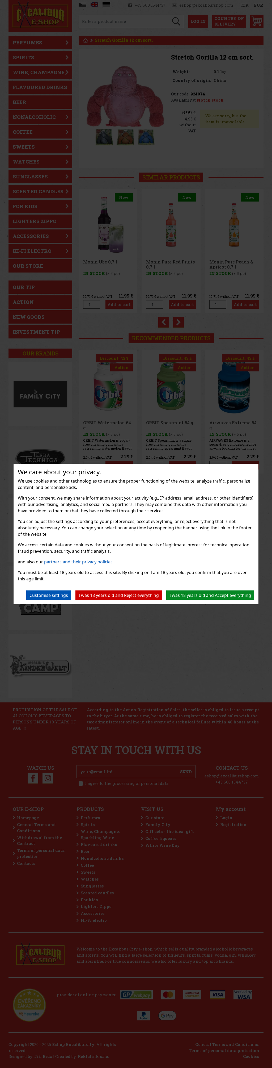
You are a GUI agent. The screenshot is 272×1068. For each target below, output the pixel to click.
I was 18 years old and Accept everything (210, 595)
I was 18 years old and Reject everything (119, 595)
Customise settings (48, 595)
